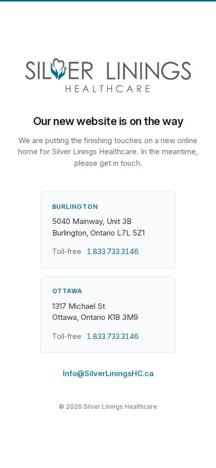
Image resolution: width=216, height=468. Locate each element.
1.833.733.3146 (113, 251)
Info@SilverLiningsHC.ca (108, 373)
